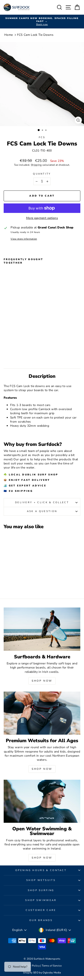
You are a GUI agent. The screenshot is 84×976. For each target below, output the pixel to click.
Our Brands (41, 920)
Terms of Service (52, 965)
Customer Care (41, 910)
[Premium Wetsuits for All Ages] (42, 713)
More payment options (42, 218)
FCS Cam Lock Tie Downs (35, 35)
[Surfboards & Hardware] (42, 629)
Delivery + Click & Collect (42, 502)
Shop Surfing (41, 890)
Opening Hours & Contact (41, 870)
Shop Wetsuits (41, 880)
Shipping (36, 165)
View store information (24, 238)
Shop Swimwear (40, 900)
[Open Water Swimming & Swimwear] (42, 801)
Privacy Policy (31, 965)
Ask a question (42, 511)
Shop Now (42, 680)
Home (8, 35)
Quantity (42, 173)
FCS (42, 137)
